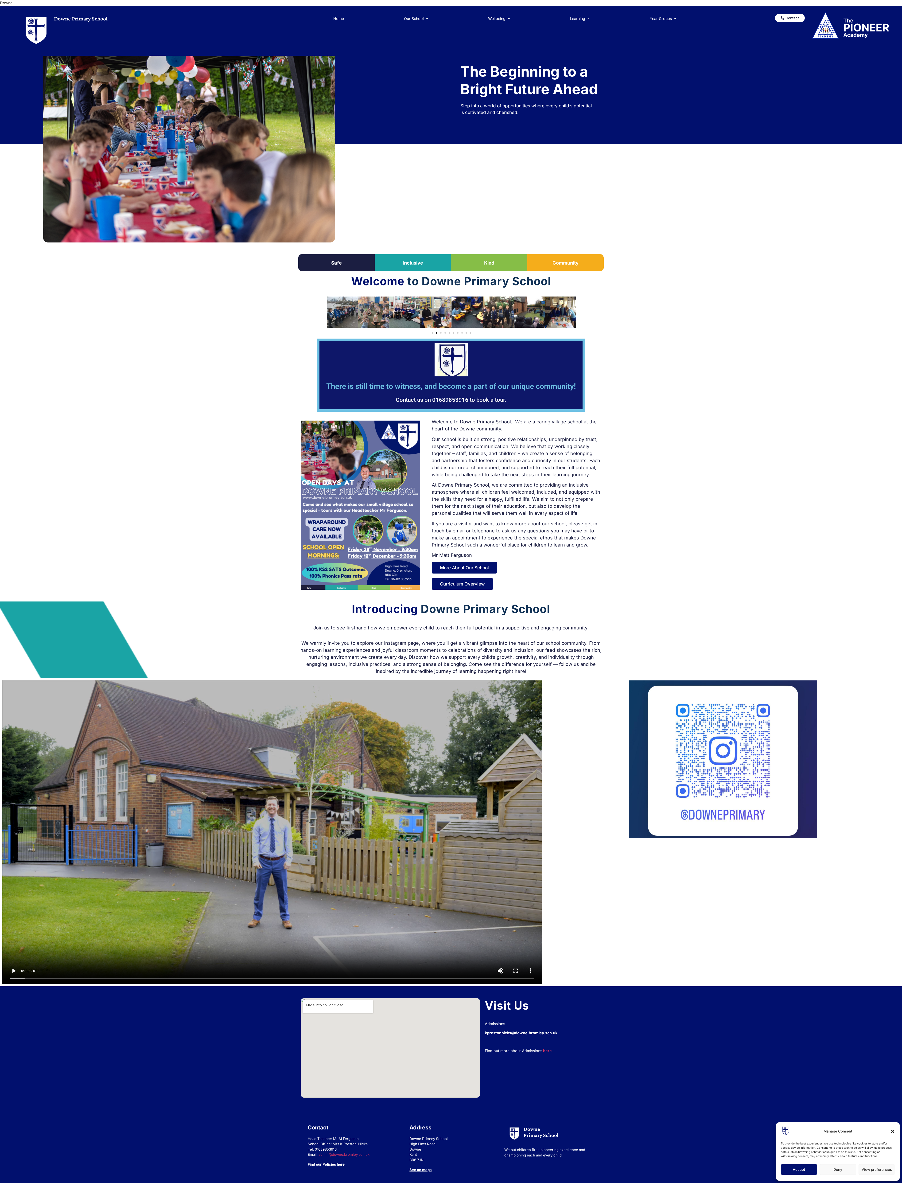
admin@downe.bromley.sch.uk (344, 1154)
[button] (892, 1131)
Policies (329, 1164)
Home (338, 18)
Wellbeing (496, 18)
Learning (577, 18)
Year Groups (661, 18)
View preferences (877, 1169)
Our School (414, 18)
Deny (837, 1169)
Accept (799, 1169)
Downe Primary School (81, 18)
